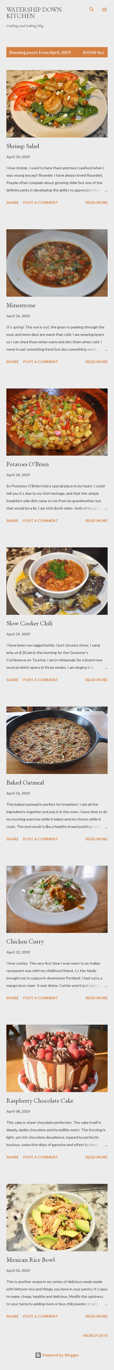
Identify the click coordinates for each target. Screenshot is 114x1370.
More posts (95, 1335)
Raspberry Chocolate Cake (39, 1100)
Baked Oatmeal (25, 782)
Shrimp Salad (22, 146)
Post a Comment (40, 202)
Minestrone (21, 305)
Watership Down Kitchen (34, 12)
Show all (94, 52)
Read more (97, 202)
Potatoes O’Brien (27, 464)
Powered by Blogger (60, 1355)
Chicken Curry (25, 941)
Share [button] (12, 202)
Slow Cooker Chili (29, 623)
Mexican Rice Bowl (30, 1260)
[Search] (92, 9)
